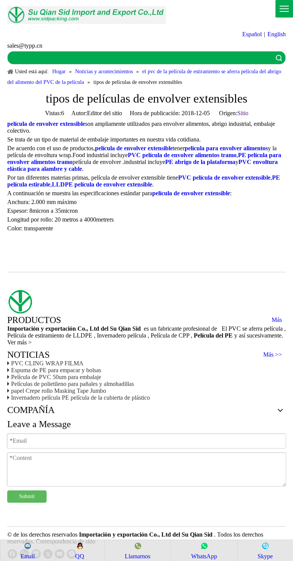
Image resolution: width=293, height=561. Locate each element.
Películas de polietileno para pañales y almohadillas (72, 384)
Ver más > (19, 342)
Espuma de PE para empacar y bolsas (56, 370)
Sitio (242, 113)
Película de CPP (171, 335)
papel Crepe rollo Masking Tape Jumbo (58, 390)
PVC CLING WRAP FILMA (47, 363)
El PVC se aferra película (253, 328)
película (137, 335)
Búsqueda (278, 57)
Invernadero (112, 335)
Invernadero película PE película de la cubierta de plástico (80, 397)
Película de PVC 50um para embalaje (56, 377)
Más (277, 320)
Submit (27, 496)
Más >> (272, 355)
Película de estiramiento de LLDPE (50, 335)
